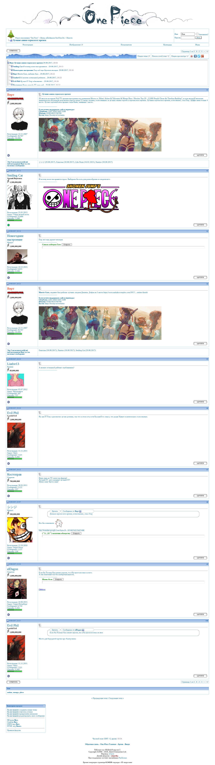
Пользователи (126, 45)
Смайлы (10, 722)
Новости (69, 38)
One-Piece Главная (108, 744)
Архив (120, 744)
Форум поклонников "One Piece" (26, 38)
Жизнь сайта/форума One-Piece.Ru (52, 38)
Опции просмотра (178, 56)
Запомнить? (203, 34)
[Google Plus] (202, 56)
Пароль (177, 38)
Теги (8, 688)
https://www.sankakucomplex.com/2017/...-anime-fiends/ (125, 292)
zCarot (111, 754)
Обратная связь (92, 744)
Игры (197, 45)
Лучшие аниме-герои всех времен (28, 63)
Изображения (75, 45)
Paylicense (123, 758)
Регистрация (28, 45)
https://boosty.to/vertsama (54, 115)
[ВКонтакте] (195, 56)
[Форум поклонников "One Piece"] (107, 13)
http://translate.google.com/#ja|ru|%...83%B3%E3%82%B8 (61, 530)
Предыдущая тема (100, 698)
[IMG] (9, 724)
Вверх (127, 744)
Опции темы (142, 56)
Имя (176, 34)
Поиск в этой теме (159, 56)
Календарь (167, 45)
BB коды (10, 720)
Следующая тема (115, 698)
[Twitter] (199, 56)
